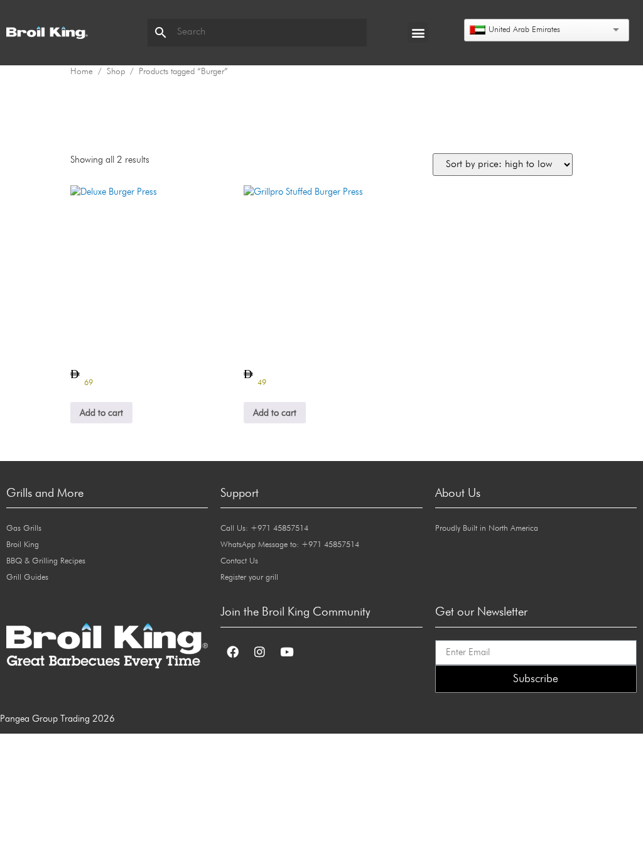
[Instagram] (259, 652)
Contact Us (239, 561)
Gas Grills (23, 528)
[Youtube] (286, 652)
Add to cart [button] (101, 413)
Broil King (22, 545)
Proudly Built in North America (486, 528)
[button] (418, 32)
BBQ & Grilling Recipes (45, 561)
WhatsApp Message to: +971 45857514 (289, 545)
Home (81, 71)
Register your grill (249, 577)
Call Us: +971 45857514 (264, 528)
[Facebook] (232, 652)
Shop (116, 71)
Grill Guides (27, 577)
